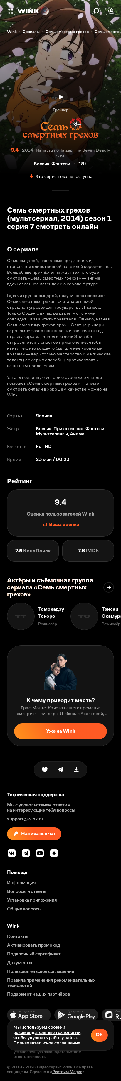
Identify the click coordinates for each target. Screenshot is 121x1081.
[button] (11, 11)
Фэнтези (94, 428)
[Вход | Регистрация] (110, 11)
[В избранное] (44, 769)
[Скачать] (76, 769)
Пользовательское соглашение (46, 1042)
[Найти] (96, 11)
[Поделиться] (60, 769)
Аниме (77, 433)
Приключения (68, 428)
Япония (44, 415)
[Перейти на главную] (54, 11)
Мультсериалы (52, 433)
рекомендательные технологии (46, 1032)
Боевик (43, 428)
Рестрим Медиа (67, 1071)
